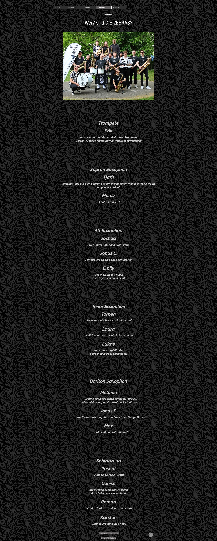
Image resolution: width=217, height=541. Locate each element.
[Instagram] (151, 535)
